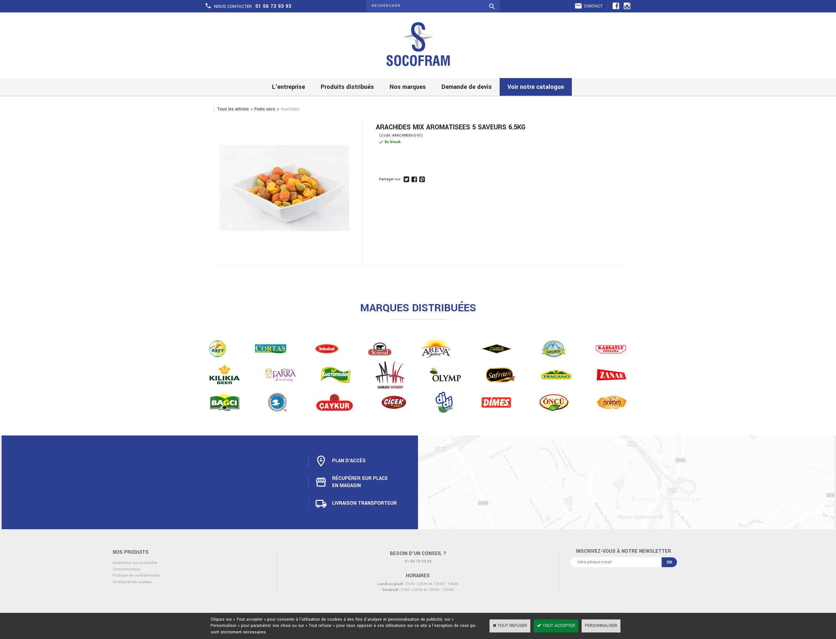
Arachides (290, 109)
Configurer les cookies (132, 582)
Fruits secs (264, 109)
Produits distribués (347, 87)
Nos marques (408, 87)
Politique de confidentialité (136, 575)
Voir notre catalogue (535, 87)
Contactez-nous (126, 569)
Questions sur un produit (135, 562)
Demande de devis (467, 87)
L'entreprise (288, 87)
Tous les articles (233, 109)
